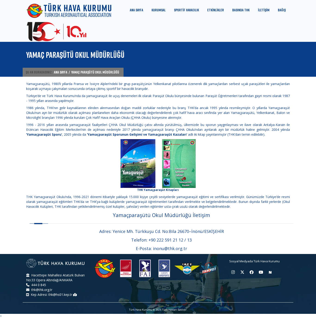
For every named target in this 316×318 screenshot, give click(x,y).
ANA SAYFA (60, 72)
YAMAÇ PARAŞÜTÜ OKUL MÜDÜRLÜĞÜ (95, 72)
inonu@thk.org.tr (170, 248)
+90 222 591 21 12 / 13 (170, 240)
